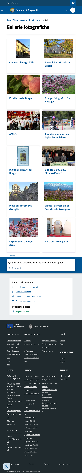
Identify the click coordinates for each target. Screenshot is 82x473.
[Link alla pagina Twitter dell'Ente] (65, 376)
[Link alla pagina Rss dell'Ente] (69, 376)
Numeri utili (11, 424)
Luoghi (62, 358)
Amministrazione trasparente (49, 391)
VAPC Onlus (28, 455)
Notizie (62, 340)
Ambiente (27, 340)
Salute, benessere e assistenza (49, 346)
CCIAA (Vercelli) (29, 417)
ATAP (26, 407)
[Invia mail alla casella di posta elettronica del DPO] (14, 440)
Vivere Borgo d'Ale (20, 20)
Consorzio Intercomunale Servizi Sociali (31, 426)
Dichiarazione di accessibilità (49, 385)
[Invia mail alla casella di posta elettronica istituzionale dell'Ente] (14, 402)
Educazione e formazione (31, 359)
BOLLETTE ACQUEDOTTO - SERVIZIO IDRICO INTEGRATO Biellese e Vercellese (32, 381)
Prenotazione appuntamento (49, 404)
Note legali (46, 380)
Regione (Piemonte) (31, 441)
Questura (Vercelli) (30, 452)
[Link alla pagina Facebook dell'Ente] (61, 376)
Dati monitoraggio (13, 464)
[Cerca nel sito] (72, 10)
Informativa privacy (49, 376)
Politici (9, 361)
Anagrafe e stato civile (32, 346)
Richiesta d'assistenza (49, 409)
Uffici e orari (11, 421)
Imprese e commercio (49, 340)
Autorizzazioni (29, 351)
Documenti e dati (13, 344)
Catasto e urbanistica (31, 354)
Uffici (8, 364)
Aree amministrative (14, 340)
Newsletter (64, 379)
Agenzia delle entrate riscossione (32, 436)
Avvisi (62, 344)
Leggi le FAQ (46, 395)
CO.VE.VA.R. (28, 431)
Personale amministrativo (14, 356)
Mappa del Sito (64, 464)
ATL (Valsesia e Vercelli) (32, 412)
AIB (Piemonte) (29, 400)
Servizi (31, 464)
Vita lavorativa (47, 351)
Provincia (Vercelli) (30, 448)
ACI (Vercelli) (28, 390)
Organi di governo (13, 351)
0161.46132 (11, 392)
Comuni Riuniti (29, 421)
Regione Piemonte (12, 3)
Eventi (62, 362)
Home (9, 20)
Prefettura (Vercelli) (31, 445)
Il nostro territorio (35, 20)
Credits (46, 464)
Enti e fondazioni (12, 347)
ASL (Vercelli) (29, 404)
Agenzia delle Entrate (31, 395)
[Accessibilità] (6, 466)
